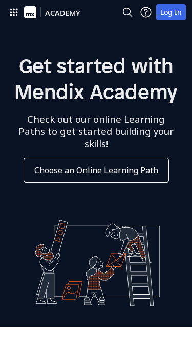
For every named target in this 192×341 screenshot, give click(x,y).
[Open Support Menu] (146, 12)
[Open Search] (127, 12)
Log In (171, 12)
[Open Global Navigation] (14, 12)
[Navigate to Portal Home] (30, 12)
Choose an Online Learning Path (96, 170)
